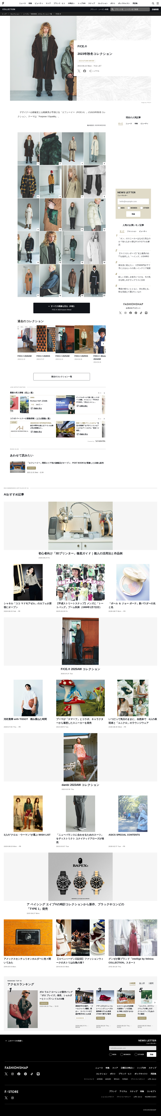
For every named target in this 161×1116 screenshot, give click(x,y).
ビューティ (39, 3)
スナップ (91, 3)
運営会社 (117, 1079)
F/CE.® (58, 14)
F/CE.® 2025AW (63, 356)
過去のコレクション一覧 (61, 377)
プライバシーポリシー (138, 1079)
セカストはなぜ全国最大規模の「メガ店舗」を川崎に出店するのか (125, 1008)
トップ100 (81, 3)
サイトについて (89, 1079)
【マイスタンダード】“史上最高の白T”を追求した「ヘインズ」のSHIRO (133, 254)
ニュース (22, 3)
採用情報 (100, 1079)
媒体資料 (108, 1079)
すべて (120, 123)
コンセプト (151, 1091)
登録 (133, 214)
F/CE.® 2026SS (43, 356)
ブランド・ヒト (59, 3)
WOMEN (134, 208)
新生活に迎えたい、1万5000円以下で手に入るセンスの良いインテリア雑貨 (134, 266)
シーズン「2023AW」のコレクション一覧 (37, 14)
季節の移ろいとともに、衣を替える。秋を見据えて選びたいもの (134, 290)
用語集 (135, 3)
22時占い (71, 3)
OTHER (146, 208)
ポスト (112, 3)
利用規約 (125, 1079)
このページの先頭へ (15, 1041)
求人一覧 (29, 393)
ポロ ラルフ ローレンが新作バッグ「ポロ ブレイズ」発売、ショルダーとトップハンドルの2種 (56, 995)
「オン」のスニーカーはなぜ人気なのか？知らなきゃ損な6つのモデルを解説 (134, 241)
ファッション (131, 231)
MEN (122, 208)
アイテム (123, 1091)
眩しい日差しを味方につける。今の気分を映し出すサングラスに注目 (134, 278)
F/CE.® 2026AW (25, 356)
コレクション (103, 3)
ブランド (113, 1091)
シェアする (95, 71)
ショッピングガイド (107, 1097)
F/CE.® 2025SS (81, 356)
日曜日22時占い (127, 1068)
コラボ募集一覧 (43, 418)
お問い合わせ (152, 1079)
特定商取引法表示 (150, 1097)
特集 (30, 3)
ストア (48, 3)
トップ (4, 14)
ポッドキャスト (124, 3)
